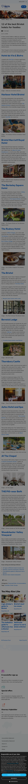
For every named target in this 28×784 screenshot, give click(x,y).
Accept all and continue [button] (14, 774)
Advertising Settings (9, 770)
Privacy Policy (17, 771)
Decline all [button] (14, 778)
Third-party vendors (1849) (12, 763)
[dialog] (14, 768)
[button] (14, 781)
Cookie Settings (10, 771)
